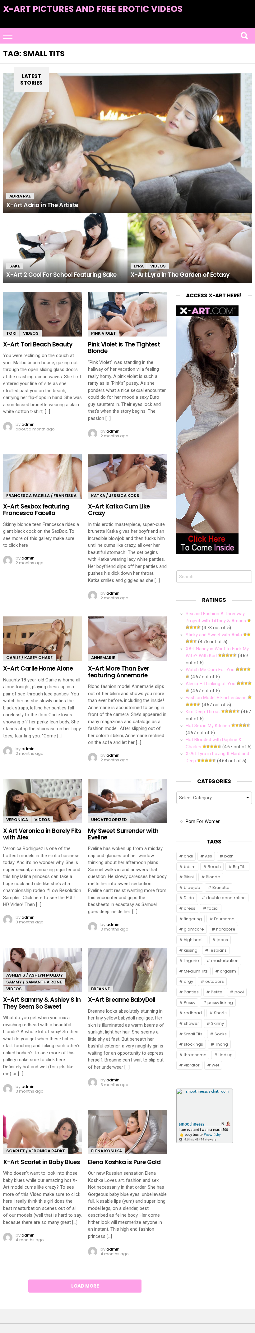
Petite (216, 992)
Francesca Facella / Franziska (41, 496)
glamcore (194, 929)
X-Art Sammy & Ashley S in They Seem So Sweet (42, 1003)
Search (244, 36)
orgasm (228, 971)
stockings (193, 1044)
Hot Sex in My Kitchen (208, 725)
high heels (194, 940)
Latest (239, 19)
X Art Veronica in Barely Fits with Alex (42, 834)
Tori (11, 333)
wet (215, 1065)
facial (213, 908)
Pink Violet (103, 333)
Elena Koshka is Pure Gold (124, 1162)
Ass (208, 856)
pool (239, 992)
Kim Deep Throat (203, 711)
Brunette (221, 887)
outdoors (214, 981)
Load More (85, 1286)
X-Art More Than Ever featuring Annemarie (118, 671)
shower (191, 1023)
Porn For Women (203, 821)
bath (229, 856)
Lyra (139, 266)
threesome (195, 1055)
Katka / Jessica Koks (115, 496)
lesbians (218, 950)
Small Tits (193, 1034)
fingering (193, 919)
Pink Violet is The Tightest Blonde (124, 347)
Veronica (17, 820)
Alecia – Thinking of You (210, 683)
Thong (221, 1044)
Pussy (189, 1003)
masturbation (225, 961)
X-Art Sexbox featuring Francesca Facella (36, 509)
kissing (190, 950)
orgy (188, 981)
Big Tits (240, 867)
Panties (191, 992)
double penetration (226, 898)
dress (189, 908)
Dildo (189, 898)
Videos (158, 266)
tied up (226, 1055)
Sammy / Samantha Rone (34, 982)
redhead (193, 1013)
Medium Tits (196, 971)
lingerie (191, 961)
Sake (14, 266)
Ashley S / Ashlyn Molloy (34, 975)
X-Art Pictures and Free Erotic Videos (93, 9)
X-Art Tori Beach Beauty (37, 344)
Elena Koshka (106, 1151)
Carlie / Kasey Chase (29, 658)
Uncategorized (109, 820)
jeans (222, 940)
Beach (214, 867)
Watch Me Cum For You (210, 669)
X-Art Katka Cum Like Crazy (119, 509)
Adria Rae (20, 196)
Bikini (189, 877)
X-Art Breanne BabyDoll (121, 1000)
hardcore (225, 929)
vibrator (192, 1065)
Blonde (213, 877)
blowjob (192, 887)
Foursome (224, 919)
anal (188, 856)
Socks (221, 1034)
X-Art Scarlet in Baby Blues (41, 1162)
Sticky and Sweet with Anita (214, 635)
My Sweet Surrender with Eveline (123, 834)
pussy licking (220, 1003)
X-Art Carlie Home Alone (38, 668)
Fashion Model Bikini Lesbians (216, 697)
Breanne (100, 989)
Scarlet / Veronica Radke (35, 1151)
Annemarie (103, 658)
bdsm (190, 867)
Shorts (220, 1013)
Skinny (217, 1023)
